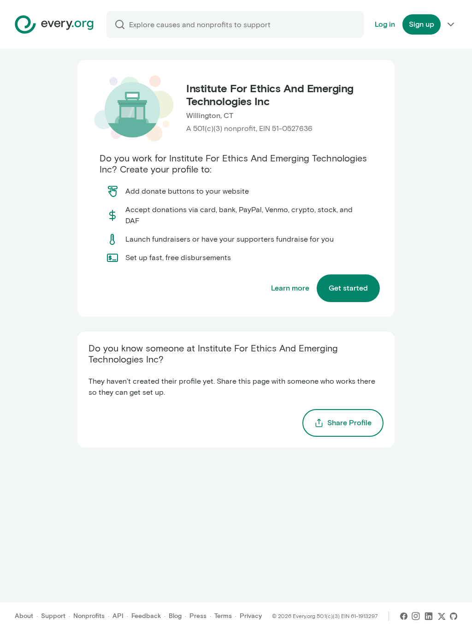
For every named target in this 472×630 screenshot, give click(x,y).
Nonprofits (89, 616)
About (24, 616)
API (118, 616)
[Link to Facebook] (403, 616)
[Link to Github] (453, 616)
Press (197, 616)
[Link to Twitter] (441, 616)
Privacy (251, 616)
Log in (385, 24)
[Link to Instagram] (415, 616)
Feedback (146, 616)
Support (53, 616)
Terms (223, 616)
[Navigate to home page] (54, 24)
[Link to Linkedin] (428, 616)
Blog (175, 616)
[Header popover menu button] (450, 24)
